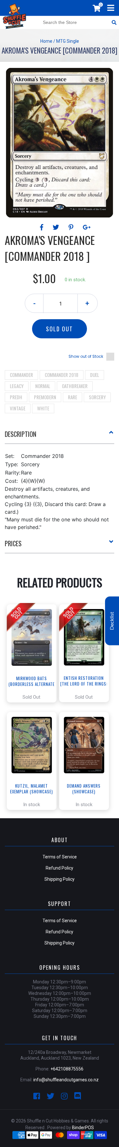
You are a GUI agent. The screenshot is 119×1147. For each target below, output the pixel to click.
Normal (42, 385)
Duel (94, 374)
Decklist (112, 621)
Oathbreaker (75, 385)
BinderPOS (83, 1127)
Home (46, 41)
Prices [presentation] (13, 543)
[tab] (59, 436)
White (43, 408)
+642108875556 (66, 1068)
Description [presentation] (20, 434)
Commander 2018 (61, 374)
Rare (72, 397)
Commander (21, 374)
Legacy (16, 385)
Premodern (45, 397)
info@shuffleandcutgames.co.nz (66, 1079)
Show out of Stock (86, 356)
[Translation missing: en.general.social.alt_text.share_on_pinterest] (72, 227)
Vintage (17, 408)
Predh (16, 397)
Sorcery (97, 397)
